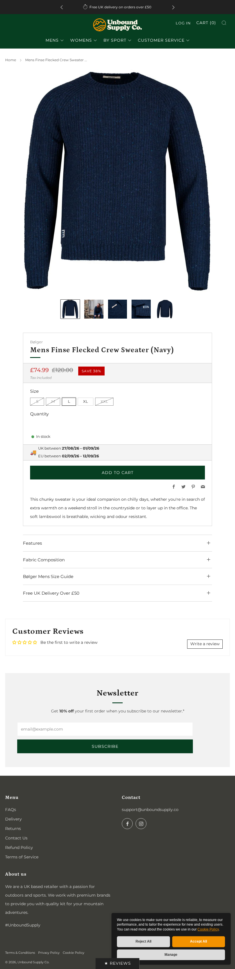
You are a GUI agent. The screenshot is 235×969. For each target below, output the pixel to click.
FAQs (10, 809)
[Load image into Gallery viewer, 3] (117, 309)
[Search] (224, 22)
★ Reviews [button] (117, 963)
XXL (104, 401)
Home (10, 60)
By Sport (114, 40)
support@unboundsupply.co (150, 809)
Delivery (13, 819)
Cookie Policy (208, 929)
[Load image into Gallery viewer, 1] (70, 309)
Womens (81, 40)
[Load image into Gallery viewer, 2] (93, 309)
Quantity (39, 414)
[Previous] (61, 7)
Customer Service (161, 40)
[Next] (173, 7)
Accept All (198, 941)
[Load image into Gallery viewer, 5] (165, 309)
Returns (13, 828)
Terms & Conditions (20, 953)
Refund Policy (19, 847)
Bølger (36, 342)
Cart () (206, 22)
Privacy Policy (49, 953)
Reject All (143, 941)
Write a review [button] (205, 643)
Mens (52, 40)
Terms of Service (21, 857)
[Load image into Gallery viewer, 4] (141, 309)
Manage (170, 955)
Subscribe (105, 746)
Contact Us (16, 838)
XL (85, 401)
